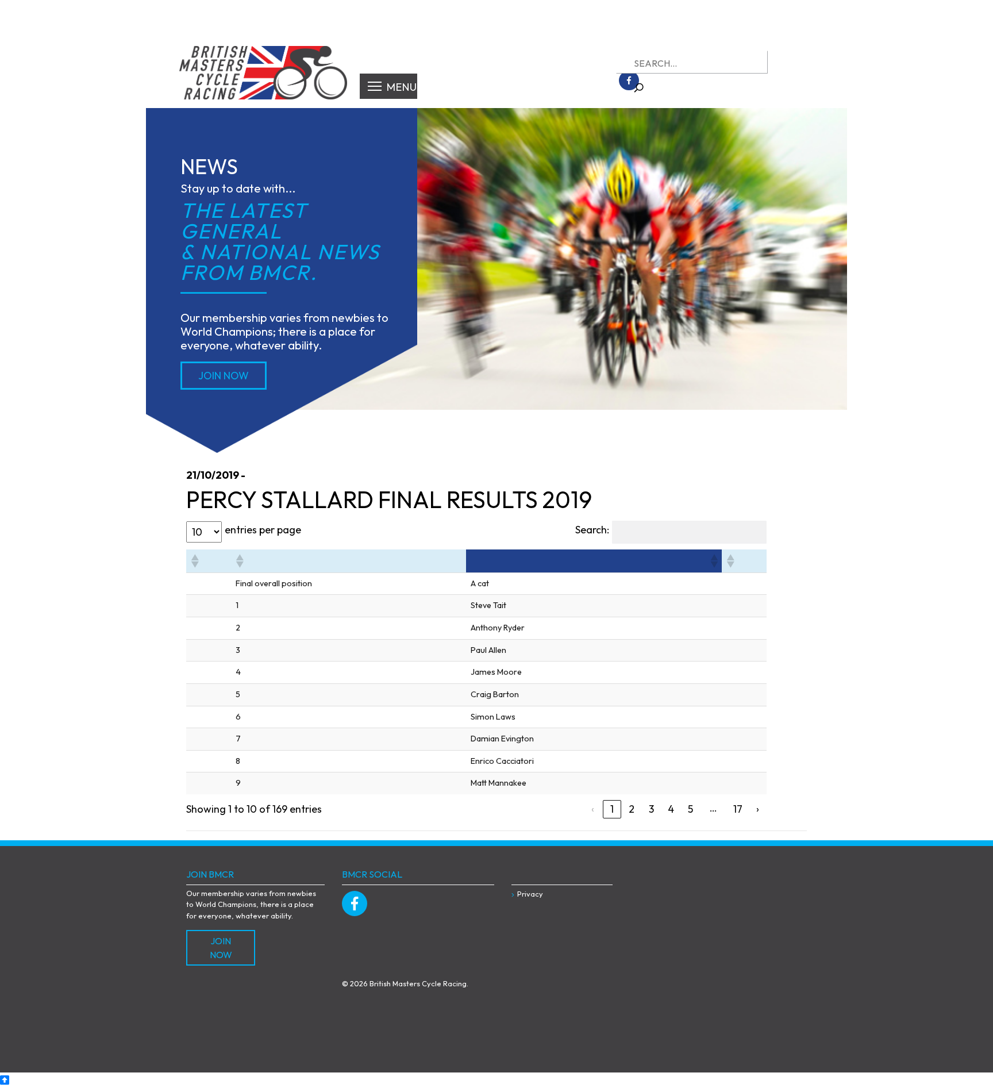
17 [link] (737, 809)
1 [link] (612, 809)
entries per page (263, 529)
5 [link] (690, 809)
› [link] (757, 809)
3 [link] (651, 809)
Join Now (223, 375)
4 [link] (671, 809)
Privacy (530, 893)
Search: (592, 529)
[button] (194, 561)
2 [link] (631, 809)
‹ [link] (592, 809)
